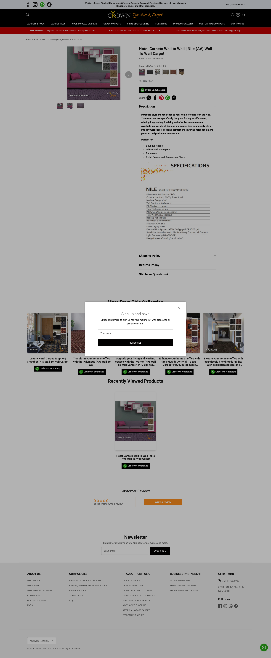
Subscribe (135, 343)
